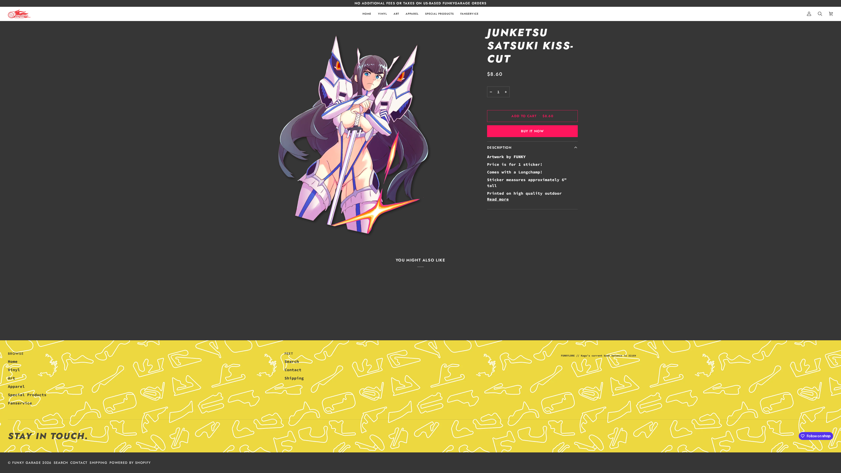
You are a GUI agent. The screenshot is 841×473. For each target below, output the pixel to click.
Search (291, 361)
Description (499, 147)
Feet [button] (288, 353)
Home (13, 361)
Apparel (16, 386)
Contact (292, 369)
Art (11, 378)
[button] (382, 14)
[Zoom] (356, 134)
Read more (498, 199)
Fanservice (20, 403)
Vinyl (14, 369)
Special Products (27, 394)
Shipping (294, 378)
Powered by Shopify (130, 462)
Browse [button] (16, 353)
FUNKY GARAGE (26, 462)
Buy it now (532, 131)
